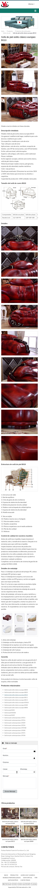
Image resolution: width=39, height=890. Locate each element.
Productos (10, 31)
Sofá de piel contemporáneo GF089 (14, 723)
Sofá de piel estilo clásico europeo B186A (16, 702)
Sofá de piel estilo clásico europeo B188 (16, 705)
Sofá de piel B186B (10, 713)
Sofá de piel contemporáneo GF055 (14, 718)
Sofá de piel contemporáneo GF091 (14, 733)
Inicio (2, 31)
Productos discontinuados (22, 31)
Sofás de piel (6, 33)
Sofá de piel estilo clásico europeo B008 (16, 690)
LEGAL (35, 884)
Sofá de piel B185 (9, 710)
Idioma (31, 4)
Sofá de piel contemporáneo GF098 (14, 735)
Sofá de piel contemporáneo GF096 (14, 725)
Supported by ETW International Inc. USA (19, 887)
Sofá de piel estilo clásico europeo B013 (16, 700)
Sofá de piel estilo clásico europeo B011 (16, 697)
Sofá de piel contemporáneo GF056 (14, 720)
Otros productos (8, 803)
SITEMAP (27, 884)
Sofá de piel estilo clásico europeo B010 (16, 695)
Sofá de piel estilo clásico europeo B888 (16, 707)
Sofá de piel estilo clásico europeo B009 (16, 692)
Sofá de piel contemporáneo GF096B (15, 728)
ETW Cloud (7, 884)
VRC (15, 884)
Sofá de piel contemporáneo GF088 (14, 730)
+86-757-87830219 (10, 862)
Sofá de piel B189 (9, 715)
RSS (20, 884)
